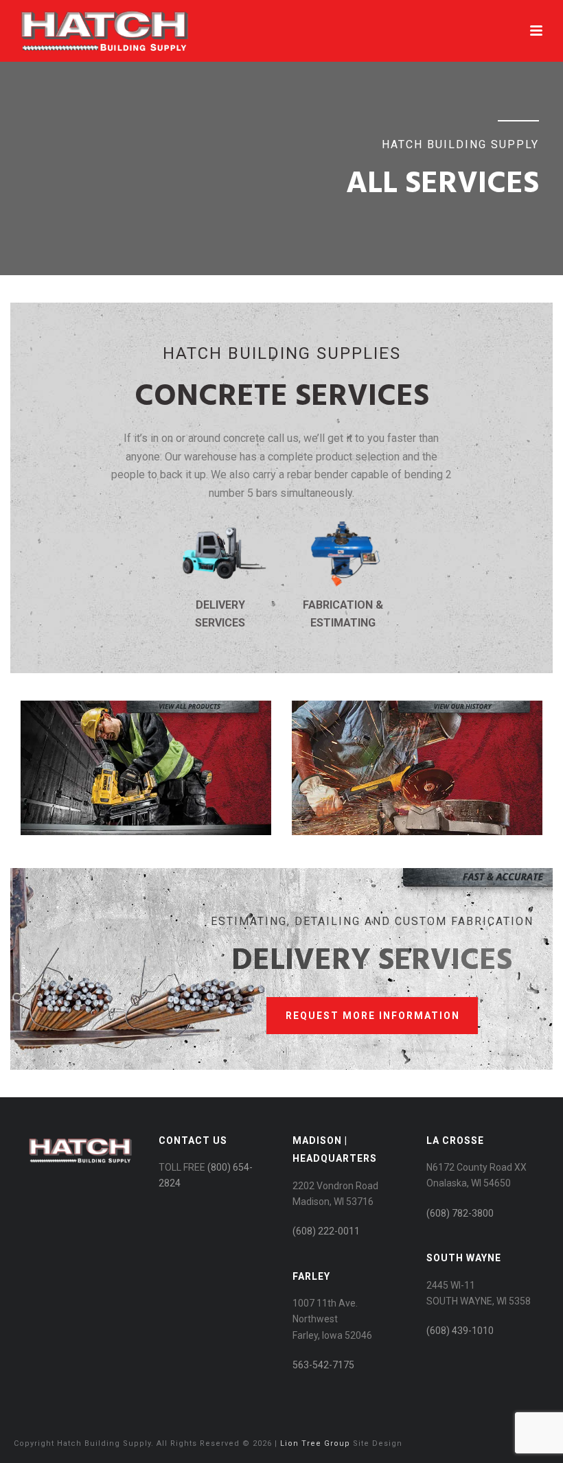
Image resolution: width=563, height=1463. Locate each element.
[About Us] (417, 831)
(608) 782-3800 (460, 1213)
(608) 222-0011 (326, 1231)
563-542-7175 (323, 1364)
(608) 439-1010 (460, 1330)
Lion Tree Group (315, 1443)
